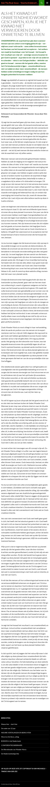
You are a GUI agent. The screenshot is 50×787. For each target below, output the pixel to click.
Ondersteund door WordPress (10, 784)
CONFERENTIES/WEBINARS (11, 745)
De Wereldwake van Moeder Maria (13, 749)
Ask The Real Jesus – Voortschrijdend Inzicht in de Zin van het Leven (20, 3)
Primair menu (47, 3)
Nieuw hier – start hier (9, 724)
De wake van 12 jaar (8, 728)
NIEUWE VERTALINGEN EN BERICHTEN (16, 733)
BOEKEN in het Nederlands (11, 741)
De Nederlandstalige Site (10, 754)
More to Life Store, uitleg (10, 737)
